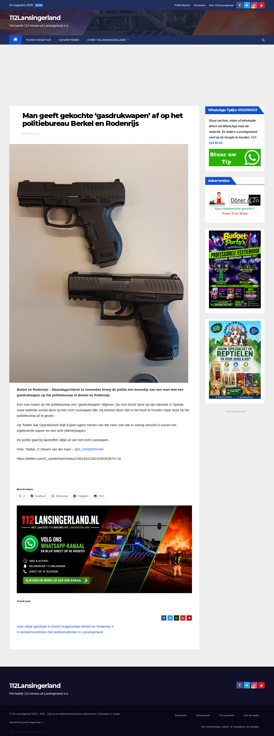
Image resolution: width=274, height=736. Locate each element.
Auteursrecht (203, 715)
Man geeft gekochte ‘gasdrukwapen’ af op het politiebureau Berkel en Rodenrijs (102, 119)
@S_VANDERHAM (89, 449)
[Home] (15, 40)
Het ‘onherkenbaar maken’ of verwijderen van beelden (230, 726)
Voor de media (251, 715)
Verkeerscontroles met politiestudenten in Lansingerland (61, 632)
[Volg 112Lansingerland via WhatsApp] (104, 549)
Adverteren (199, 5)
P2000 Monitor (182, 5)
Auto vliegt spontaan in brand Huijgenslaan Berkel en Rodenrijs (64, 626)
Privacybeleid (226, 715)
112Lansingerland (34, 18)
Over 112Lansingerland (221, 5)
